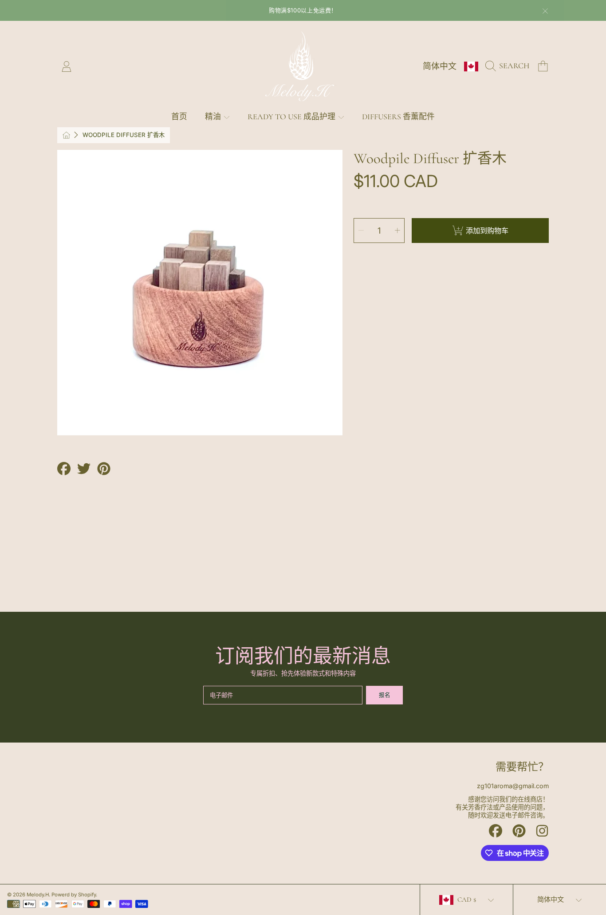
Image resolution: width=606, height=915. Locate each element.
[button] (509, 66)
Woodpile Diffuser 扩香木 (124, 134)
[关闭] (545, 11)
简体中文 (439, 66)
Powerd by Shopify (73, 895)
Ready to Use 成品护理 (292, 116)
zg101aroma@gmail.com (513, 786)
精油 (214, 116)
